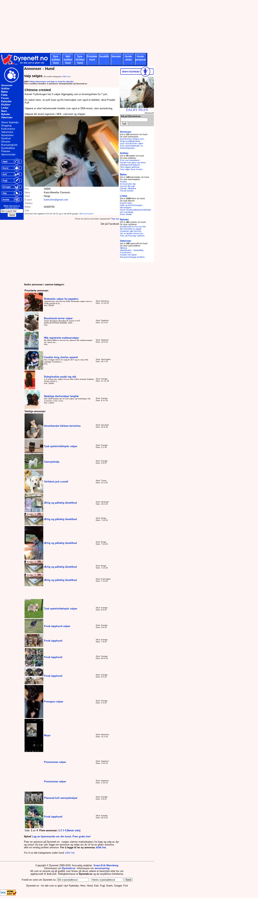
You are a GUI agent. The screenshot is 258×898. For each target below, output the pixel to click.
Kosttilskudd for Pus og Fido (133, 226)
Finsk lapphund (53, 640)
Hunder (123, 181)
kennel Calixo (126, 203)
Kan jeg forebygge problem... (133, 257)
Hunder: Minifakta (128, 188)
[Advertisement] (92, 26)
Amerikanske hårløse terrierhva (62, 425)
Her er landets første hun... (132, 233)
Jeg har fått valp (127, 186)
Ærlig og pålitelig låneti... (131, 141)
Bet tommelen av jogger (130, 229)
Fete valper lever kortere (131, 169)
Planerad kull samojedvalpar (60, 798)
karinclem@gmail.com (56, 199)
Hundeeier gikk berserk (130, 231)
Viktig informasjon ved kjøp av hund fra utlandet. (51, 82)
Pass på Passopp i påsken (132, 236)
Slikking (123, 248)
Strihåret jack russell (56, 481)
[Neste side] (73, 830)
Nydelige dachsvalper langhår (61, 396)
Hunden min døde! (128, 255)
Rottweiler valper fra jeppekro (61, 298)
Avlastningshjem (127, 148)
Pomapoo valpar (53, 701)
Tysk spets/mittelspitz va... (132, 146)
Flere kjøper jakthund (129, 167)
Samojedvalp (51, 461)
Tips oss (115, 219)
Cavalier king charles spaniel (61, 357)
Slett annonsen (86, 214)
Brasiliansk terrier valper (58, 318)
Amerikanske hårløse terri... (132, 139)
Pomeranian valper (55, 762)
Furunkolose (125, 252)
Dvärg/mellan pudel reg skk (60, 376)
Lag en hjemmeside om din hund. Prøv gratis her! (61, 836)
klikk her (66, 76)
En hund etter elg (127, 184)
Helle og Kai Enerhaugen (131, 205)
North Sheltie (126, 214)
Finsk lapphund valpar (57, 626)
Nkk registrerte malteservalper (61, 337)
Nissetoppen (125, 207)
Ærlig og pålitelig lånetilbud (60, 502)
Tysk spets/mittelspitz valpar (60, 446)
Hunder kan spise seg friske (133, 162)
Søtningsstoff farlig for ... (131, 165)
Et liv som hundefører (130, 160)
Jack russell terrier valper (131, 143)
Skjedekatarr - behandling (131, 250)
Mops (47, 735)
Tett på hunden (127, 191)
